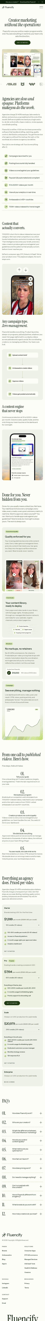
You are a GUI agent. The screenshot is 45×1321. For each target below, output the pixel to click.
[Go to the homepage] (12, 1235)
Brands (4, 1251)
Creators (27, 1272)
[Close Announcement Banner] (42, 2)
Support (5, 1299)
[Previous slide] (19, 270)
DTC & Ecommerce (31, 1255)
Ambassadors (7, 1255)
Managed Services (30, 1259)
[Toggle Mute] (30, 284)
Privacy (26, 1283)
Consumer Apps (30, 1251)
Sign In (4, 1264)
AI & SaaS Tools (29, 1264)
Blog (3, 1259)
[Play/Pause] (30, 279)
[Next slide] (25, 270)
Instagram (5, 1283)
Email (4, 1303)
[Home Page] (8, 7)
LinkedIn (5, 1288)
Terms (26, 1288)
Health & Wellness (30, 1268)
